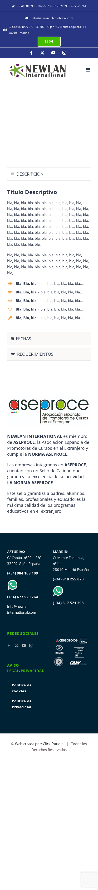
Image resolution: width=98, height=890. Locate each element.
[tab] (49, 174)
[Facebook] (9, 645)
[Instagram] (31, 645)
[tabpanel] (49, 257)
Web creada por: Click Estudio (39, 743)
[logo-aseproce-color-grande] (49, 398)
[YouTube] (24, 645)
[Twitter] (16, 645)
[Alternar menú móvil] (88, 69)
